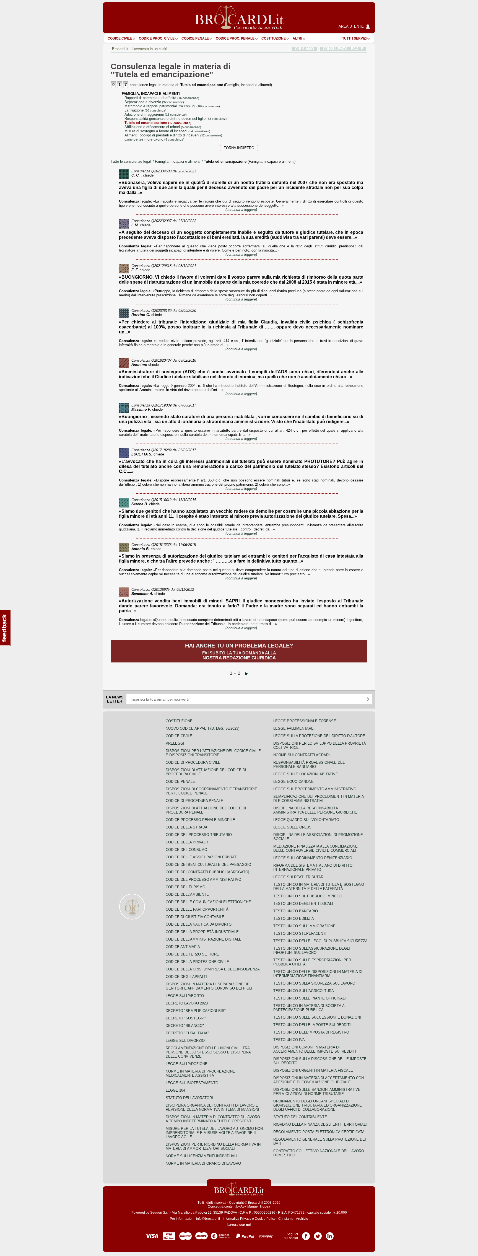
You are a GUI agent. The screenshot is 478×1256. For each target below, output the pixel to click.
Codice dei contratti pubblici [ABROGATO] (207, 872)
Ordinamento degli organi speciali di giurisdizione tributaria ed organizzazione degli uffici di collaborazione (317, 1105)
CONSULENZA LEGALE (343, 49)
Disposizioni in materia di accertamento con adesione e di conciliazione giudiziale (318, 1080)
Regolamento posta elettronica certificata (319, 1132)
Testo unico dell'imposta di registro (311, 1032)
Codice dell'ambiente (187, 894)
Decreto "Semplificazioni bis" (196, 1011)
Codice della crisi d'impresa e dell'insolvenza (213, 969)
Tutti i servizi (354, 38)
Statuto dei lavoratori (189, 1098)
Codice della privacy (187, 842)
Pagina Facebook (306, 1234)
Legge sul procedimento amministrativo (314, 789)
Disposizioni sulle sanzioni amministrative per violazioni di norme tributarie (316, 1091)
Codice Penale (195, 38)
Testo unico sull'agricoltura (303, 991)
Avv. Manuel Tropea (255, 1206)
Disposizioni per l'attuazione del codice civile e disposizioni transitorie (213, 753)
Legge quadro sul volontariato (306, 820)
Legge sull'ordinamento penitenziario (312, 858)
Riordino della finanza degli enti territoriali (320, 1124)
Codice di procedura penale (194, 801)
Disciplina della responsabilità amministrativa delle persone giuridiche (315, 810)
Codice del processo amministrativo (203, 879)
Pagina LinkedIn (330, 1234)
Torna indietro (239, 148)
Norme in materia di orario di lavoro (203, 1163)
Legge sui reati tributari (298, 877)
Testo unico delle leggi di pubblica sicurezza (320, 941)
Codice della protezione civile (197, 962)
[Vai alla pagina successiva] (246, 674)
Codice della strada (186, 827)
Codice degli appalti (186, 977)
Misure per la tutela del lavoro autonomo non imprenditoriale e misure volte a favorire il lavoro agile (214, 1132)
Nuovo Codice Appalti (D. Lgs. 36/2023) (202, 728)
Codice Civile (120, 38)
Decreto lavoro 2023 (187, 1003)
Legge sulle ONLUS (292, 827)
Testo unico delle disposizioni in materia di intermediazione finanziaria (317, 974)
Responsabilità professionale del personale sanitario (309, 764)
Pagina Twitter (318, 1234)
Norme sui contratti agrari (301, 755)
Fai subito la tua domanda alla (239, 652)
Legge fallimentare (293, 728)
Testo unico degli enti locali (303, 904)
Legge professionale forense (304, 721)
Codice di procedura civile (193, 762)
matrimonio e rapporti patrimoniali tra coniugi (172, 106)
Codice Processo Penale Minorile (200, 820)
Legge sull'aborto (185, 996)
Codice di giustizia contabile (195, 917)
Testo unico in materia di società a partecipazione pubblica (308, 1008)
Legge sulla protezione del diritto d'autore (319, 736)
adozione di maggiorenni (155, 114)
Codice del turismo (185, 887)
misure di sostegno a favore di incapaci (167, 131)
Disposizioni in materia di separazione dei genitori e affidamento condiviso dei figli (209, 986)
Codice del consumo (186, 850)
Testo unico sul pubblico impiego (307, 896)
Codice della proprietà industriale (202, 932)
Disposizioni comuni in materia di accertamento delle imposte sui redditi (314, 1049)
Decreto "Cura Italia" (187, 1033)
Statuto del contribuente (300, 1117)
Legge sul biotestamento (192, 1083)
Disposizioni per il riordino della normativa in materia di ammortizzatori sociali (213, 1146)
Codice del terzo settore (192, 954)
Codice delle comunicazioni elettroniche (208, 902)
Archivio (302, 1219)
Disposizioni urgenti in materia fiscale (313, 1070)
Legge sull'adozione (186, 1064)
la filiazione (145, 110)
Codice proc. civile (157, 38)
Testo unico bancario (295, 911)
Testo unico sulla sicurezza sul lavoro (314, 983)
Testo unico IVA (289, 1040)
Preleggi (175, 743)
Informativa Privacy (237, 1219)
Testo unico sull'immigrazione (304, 926)
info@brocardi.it (208, 1219)
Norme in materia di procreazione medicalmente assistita (200, 1073)
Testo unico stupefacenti (299, 933)
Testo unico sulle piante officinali (309, 998)
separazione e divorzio (154, 102)
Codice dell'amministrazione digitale (203, 939)
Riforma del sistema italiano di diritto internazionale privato (312, 867)
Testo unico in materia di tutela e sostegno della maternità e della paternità (318, 886)
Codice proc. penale (235, 38)
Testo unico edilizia (293, 918)
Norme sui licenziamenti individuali (201, 1156)
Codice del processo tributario (199, 835)
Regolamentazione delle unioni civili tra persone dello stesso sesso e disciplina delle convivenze (208, 1052)
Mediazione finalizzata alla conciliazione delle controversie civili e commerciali (315, 848)
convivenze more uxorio (154, 139)
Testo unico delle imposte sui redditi (312, 1025)
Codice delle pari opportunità (197, 909)
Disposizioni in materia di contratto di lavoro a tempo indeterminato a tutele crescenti (213, 1119)
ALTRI (297, 38)
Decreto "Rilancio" (185, 1026)
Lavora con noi (239, 1225)
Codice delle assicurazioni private (201, 857)
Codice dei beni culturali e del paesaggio (208, 865)
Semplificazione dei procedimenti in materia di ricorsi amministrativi (318, 798)
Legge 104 (175, 1090)
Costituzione (273, 38)
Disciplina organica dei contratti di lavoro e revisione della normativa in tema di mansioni (212, 1107)
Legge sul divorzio (185, 1041)
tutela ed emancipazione (157, 123)
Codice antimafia (183, 947)
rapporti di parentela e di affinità (161, 98)
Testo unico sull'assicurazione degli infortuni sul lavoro (311, 950)
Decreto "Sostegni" (186, 1018)
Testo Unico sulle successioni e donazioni (317, 1017)
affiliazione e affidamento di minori (162, 127)
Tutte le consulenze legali (131, 161)
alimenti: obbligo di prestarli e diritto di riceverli (173, 135)
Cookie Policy (265, 1219)
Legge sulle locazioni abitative (305, 774)
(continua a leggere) (241, 210)
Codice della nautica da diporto (199, 924)
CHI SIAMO (304, 49)
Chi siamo (285, 1219)
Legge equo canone (293, 782)
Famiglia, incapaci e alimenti (178, 161)
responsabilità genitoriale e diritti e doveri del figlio (176, 118)
